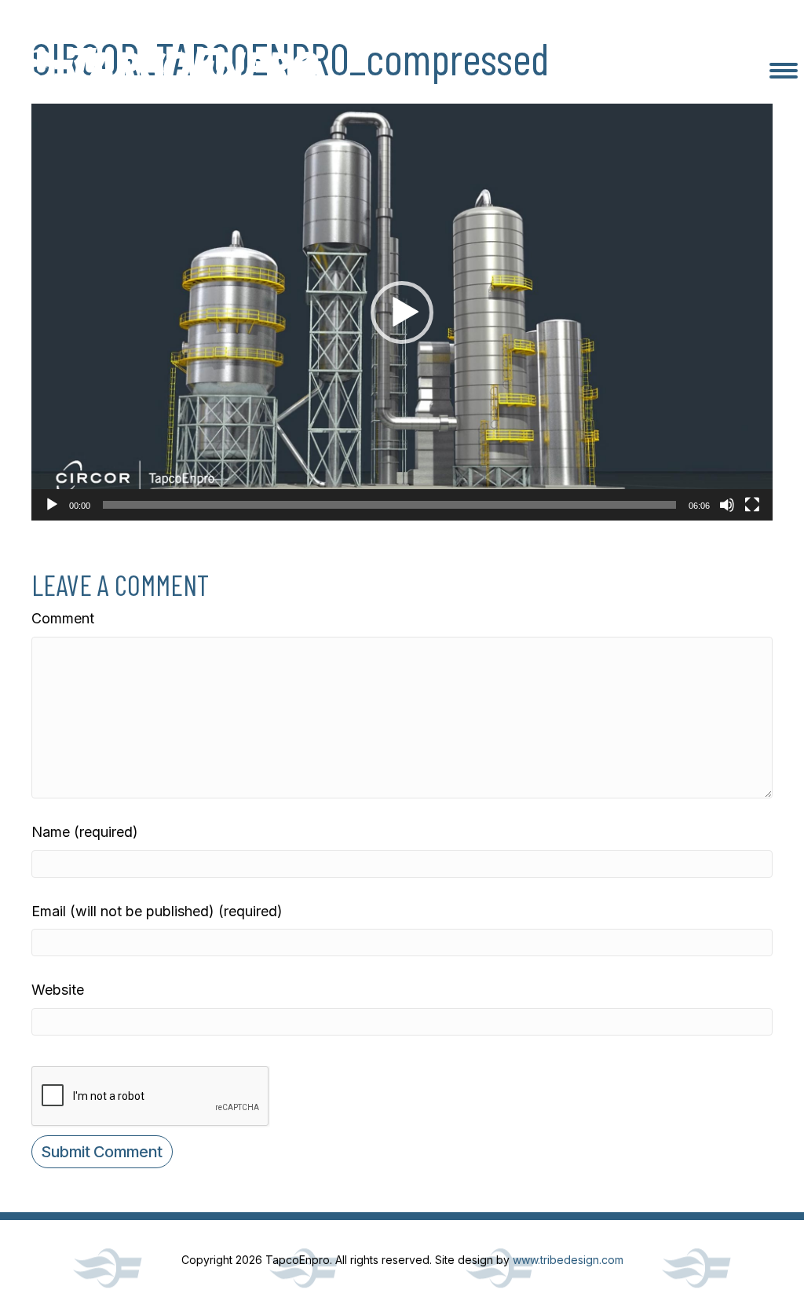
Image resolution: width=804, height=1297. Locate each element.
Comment (62, 618)
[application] (402, 312)
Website (57, 989)
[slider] (389, 505)
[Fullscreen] (752, 505)
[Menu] (783, 70)
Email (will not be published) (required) (157, 911)
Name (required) (84, 832)
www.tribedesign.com (568, 1259)
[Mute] (727, 505)
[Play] (52, 505)
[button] (402, 312)
